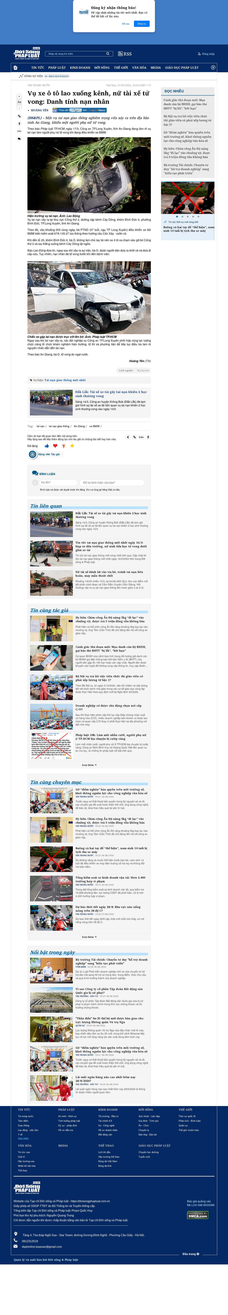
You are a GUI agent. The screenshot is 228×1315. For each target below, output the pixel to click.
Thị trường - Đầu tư (108, 1116)
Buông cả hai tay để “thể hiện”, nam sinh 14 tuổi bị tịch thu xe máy (111, 850)
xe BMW (94, 426)
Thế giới (121, 67)
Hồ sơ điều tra (65, 1130)
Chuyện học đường (149, 1152)
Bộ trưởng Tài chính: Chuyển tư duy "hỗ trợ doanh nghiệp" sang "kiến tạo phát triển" (112, 961)
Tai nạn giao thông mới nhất (65, 380)
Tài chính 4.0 (105, 1121)
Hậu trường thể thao (108, 1157)
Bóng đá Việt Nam (107, 1161)
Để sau (125, 23)
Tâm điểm (23, 1121)
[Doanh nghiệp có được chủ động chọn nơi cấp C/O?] (51, 716)
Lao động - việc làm (28, 1130)
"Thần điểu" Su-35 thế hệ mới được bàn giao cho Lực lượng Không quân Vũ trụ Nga (109, 1020)
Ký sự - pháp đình (67, 1125)
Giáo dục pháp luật (182, 67)
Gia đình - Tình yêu (149, 1121)
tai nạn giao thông (59, 426)
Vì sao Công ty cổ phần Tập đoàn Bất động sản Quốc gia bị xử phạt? (109, 991)
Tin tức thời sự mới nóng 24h (183, 222)
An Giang (79, 426)
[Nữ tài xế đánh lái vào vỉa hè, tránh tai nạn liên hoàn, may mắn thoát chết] (51, 583)
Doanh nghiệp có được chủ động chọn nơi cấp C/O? (109, 707)
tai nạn (40, 426)
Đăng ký (142, 23)
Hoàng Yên (39, 110)
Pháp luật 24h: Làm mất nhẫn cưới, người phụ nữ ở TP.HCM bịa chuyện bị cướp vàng (111, 737)
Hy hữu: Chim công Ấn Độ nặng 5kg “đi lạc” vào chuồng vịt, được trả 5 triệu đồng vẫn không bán (110, 619)
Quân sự (183, 1125)
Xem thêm (88, 765)
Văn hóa (139, 67)
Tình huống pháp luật (69, 1121)
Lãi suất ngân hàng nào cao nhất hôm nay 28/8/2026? (106, 1079)
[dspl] (15, 68)
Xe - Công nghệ (106, 1125)
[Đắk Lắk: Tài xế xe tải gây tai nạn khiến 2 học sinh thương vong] (51, 402)
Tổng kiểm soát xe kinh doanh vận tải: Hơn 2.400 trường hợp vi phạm (110, 879)
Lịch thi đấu (104, 1152)
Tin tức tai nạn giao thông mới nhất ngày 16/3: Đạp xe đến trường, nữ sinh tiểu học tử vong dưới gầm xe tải (111, 546)
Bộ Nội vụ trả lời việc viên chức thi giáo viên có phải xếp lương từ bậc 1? (109, 678)
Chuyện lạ (144, 1130)
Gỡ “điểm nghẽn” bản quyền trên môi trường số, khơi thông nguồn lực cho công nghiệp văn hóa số (111, 791)
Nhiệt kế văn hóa (26, 1166)
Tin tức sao (24, 1152)
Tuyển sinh (144, 1157)
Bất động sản (105, 1134)
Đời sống (102, 67)
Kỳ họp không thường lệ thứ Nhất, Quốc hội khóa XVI (192, 76)
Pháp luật (57, 67)
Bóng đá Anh (105, 1166)
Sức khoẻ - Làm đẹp (149, 1116)
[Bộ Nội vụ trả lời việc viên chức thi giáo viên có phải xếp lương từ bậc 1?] (51, 687)
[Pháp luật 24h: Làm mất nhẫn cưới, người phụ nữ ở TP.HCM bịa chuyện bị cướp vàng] (51, 746)
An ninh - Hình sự (67, 1116)
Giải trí (21, 1157)
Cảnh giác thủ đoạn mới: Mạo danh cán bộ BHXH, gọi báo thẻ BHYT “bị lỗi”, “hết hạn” (111, 649)
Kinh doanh (80, 67)
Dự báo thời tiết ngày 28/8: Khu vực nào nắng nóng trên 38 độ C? (108, 909)
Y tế (20, 1134)
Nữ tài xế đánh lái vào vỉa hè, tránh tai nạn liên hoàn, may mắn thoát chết (109, 574)
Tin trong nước (25, 1116)
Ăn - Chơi (144, 1125)
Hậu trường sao (26, 1161)
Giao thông (23, 1125)
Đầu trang (190, 1254)
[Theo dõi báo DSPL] (79, 110)
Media (156, 67)
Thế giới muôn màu (189, 1130)
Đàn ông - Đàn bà (148, 1134)
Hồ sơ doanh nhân (107, 1130)
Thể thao (22, 1170)
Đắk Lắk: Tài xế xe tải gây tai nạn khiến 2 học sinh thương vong (111, 394)
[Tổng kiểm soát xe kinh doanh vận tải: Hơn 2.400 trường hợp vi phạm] (187, 198)
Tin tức (37, 67)
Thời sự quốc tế (187, 1116)
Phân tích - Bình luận (190, 1121)
